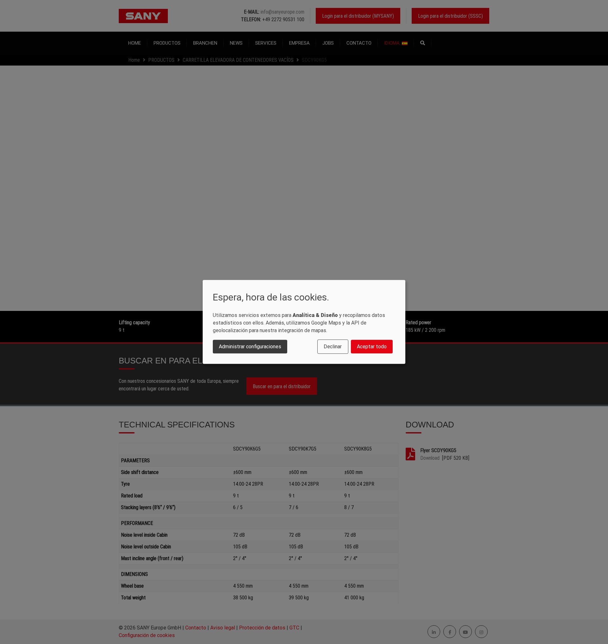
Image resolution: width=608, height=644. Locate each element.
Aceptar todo (372, 347)
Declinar (333, 347)
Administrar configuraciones (250, 347)
